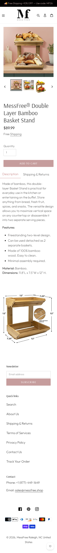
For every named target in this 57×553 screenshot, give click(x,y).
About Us (12, 414)
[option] (16, 85)
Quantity (9, 146)
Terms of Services (18, 433)
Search (11, 404)
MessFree (22, 537)
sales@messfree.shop (29, 490)
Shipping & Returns (19, 423)
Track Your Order (18, 461)
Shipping (16, 134)
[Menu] (3, 15)
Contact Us (14, 452)
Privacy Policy (15, 442)
